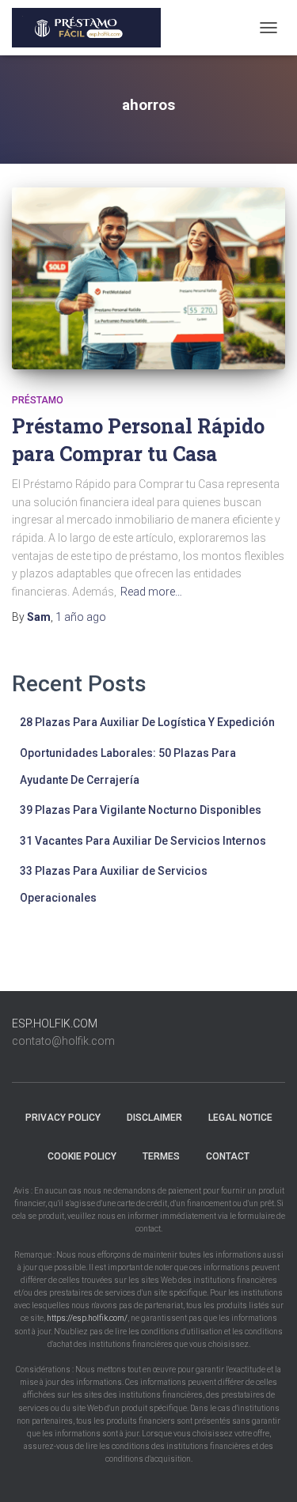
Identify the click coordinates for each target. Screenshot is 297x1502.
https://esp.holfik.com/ (87, 1318)
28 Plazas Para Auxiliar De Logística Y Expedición (147, 722)
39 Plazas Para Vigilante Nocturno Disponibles (140, 810)
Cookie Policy (82, 1156)
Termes (161, 1156)
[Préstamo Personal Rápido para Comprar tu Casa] (148, 278)
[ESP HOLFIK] (92, 27)
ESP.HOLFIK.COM (54, 1023)
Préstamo (37, 400)
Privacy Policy (63, 1117)
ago (80, 617)
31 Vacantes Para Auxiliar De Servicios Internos (143, 840)
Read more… (151, 591)
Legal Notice (240, 1117)
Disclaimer (154, 1117)
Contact (227, 1156)
